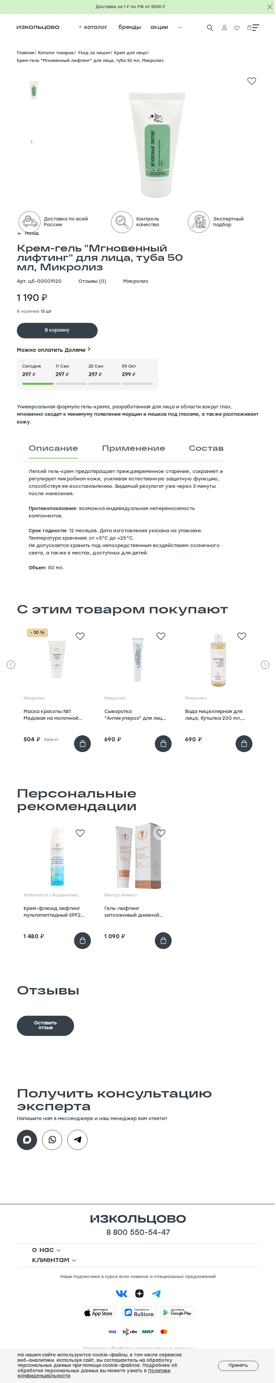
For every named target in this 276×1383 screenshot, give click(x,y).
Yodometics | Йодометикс (51, 895)
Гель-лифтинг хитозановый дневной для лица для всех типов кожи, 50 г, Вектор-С (135, 912)
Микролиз (135, 281)
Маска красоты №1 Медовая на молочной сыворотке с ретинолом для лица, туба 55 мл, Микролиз (53, 715)
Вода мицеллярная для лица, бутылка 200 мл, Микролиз (213, 715)
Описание (53, 447)
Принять (238, 1365)
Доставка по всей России (66, 222)
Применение (133, 447)
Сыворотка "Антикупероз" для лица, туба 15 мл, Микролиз (135, 715)
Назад (32, 234)
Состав (206, 447)
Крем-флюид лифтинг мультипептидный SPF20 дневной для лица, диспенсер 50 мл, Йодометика (54, 912)
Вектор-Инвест (120, 895)
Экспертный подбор (228, 222)
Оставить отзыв (45, 1026)
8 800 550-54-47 (138, 1233)
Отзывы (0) (92, 281)
